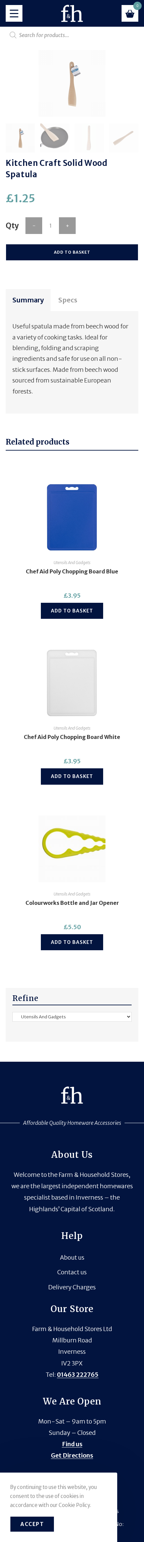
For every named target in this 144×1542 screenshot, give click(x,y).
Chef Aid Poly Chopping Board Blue (72, 571)
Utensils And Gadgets (72, 562)
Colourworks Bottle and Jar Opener (72, 903)
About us (72, 1257)
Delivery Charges (72, 1287)
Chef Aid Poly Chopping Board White (72, 737)
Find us (72, 1444)
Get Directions (72, 1455)
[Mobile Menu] (14, 13)
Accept (32, 1524)
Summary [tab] (28, 300)
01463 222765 (77, 1374)
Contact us (72, 1272)
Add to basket (72, 252)
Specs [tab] (67, 300)
